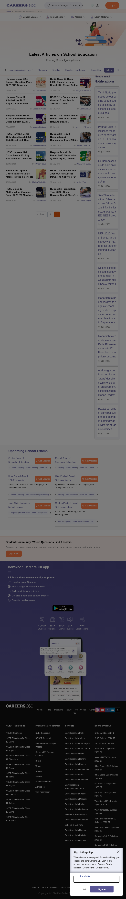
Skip (84, 889)
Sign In (102, 889)
